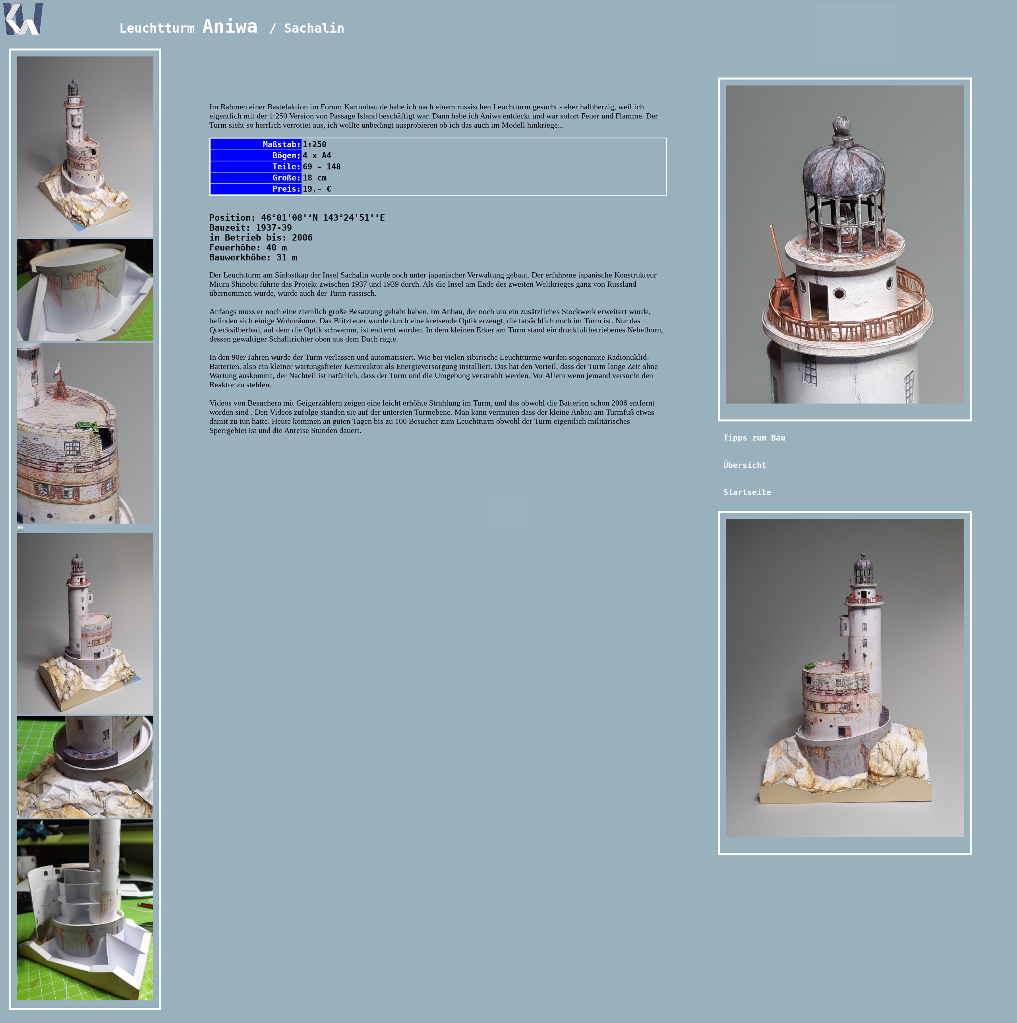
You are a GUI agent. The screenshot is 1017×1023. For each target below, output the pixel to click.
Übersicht (744, 465)
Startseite (747, 492)
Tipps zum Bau (754, 438)
